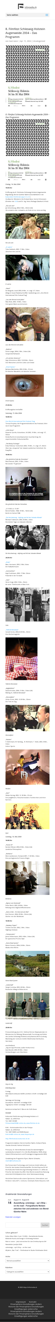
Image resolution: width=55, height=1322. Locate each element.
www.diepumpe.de (27, 1134)
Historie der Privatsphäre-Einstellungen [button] (26, 1306)
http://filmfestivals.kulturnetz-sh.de (18, 1139)
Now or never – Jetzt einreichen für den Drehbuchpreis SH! (26, 1241)
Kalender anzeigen (13, 1217)
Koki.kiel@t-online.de (13, 1134)
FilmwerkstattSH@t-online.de (16, 1123)
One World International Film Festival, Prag (20, 421)
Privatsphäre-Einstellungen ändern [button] (26, 1304)
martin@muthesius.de (13, 1161)
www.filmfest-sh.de (33, 1123)
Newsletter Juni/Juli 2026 (14, 1244)
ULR (16, 201)
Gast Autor (13, 41)
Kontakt (32, 1302)
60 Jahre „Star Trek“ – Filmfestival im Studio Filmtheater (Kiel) (26, 1250)
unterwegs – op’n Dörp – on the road (18, 1247)
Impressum (21, 1302)
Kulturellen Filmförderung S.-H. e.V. (18, 197)
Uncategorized (39, 41)
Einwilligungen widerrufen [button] (26, 1309)
